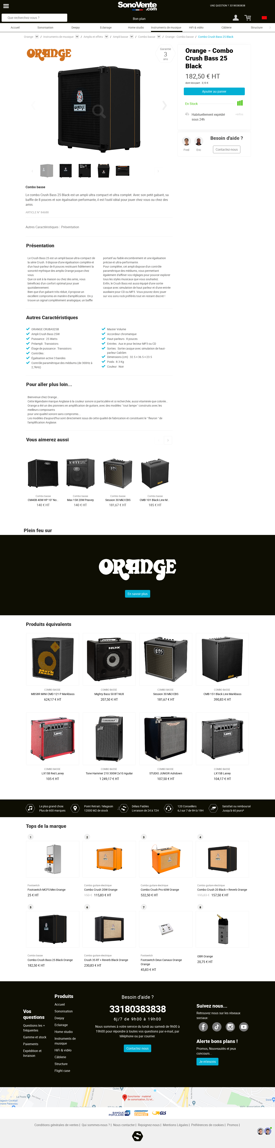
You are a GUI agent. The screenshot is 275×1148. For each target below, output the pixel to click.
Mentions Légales (175, 1125)
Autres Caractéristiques (42, 227)
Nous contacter (124, 1125)
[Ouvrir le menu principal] (6, 6)
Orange (28, 37)
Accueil (15, 27)
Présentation (70, 227)
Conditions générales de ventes (56, 1125)
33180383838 (137, 1008)
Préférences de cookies (207, 1125)
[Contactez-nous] (264, 1131)
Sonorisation (45, 27)
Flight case (62, 1070)
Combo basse (146, 37)
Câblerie (226, 27)
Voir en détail (54, 693)
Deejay (75, 27)
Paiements (30, 1044)
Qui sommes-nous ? (96, 1125)
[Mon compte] (235, 17)
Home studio (136, 27)
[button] (165, 105)
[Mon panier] (247, 17)
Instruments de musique (166, 27)
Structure (257, 27)
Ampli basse (120, 37)
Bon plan (139, 18)
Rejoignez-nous (149, 1125)
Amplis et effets (93, 37)
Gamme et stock (34, 1037)
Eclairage (106, 27)
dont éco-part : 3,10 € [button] (196, 82)
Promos (232, 1125)
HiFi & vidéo (196, 27)
